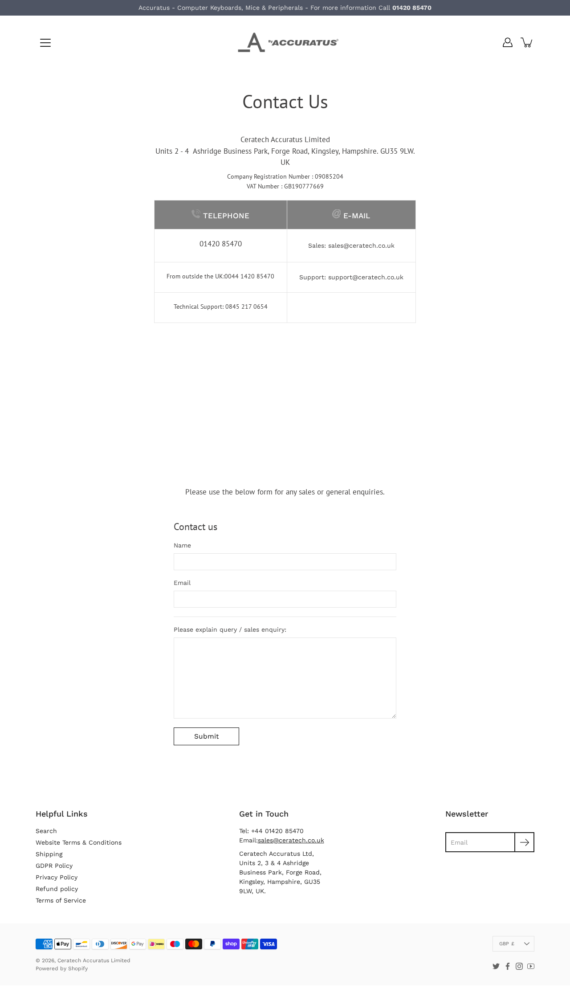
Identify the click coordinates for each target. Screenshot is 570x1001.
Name (182, 545)
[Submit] (524, 842)
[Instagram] (519, 966)
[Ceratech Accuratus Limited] (285, 42)
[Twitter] (496, 966)
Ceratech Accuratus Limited (93, 960)
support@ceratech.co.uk (365, 277)
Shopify (78, 968)
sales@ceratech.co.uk (361, 245)
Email (182, 582)
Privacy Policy (56, 877)
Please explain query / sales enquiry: (230, 629)
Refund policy (57, 888)
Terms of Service (61, 900)
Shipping (49, 854)
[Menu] (45, 42)
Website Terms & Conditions (79, 842)
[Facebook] (507, 966)
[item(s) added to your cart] (527, 42)
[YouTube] (530, 966)
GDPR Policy (54, 865)
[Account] (508, 42)
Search (46, 830)
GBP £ (506, 944)
